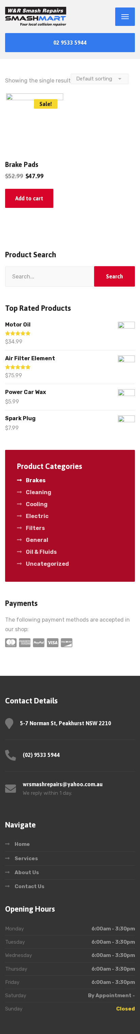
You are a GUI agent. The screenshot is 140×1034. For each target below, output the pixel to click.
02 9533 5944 (70, 43)
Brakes (36, 480)
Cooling (37, 504)
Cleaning (38, 492)
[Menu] (125, 16)
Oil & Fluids (41, 552)
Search (114, 276)
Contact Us (30, 886)
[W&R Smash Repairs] (35, 16)
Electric (37, 516)
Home (22, 844)
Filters (35, 528)
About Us (27, 872)
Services (26, 858)
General (37, 540)
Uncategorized (47, 564)
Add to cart (29, 198)
